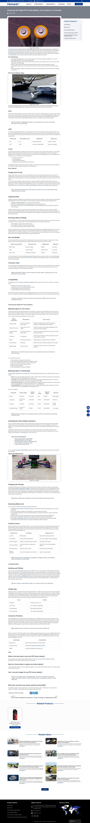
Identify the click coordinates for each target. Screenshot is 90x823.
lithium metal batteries (23, 576)
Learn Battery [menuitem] (61, 4)
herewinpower (13, 54)
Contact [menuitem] (69, 4)
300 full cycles (23, 535)
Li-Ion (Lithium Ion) (12, 151)
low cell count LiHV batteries (31, 185)
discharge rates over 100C (51, 115)
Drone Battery (30, 49)
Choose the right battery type (17, 58)
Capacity (10, 199)
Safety (10, 648)
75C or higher (14, 223)
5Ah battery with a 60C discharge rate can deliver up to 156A (21, 52)
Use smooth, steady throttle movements (19, 518)
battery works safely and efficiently (27, 282)
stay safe (33, 660)
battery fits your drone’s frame (29, 256)
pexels (37, 47)
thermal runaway (26, 574)
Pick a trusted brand (15, 366)
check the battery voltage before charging (21, 488)
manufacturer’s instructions (29, 557)
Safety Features (12, 346)
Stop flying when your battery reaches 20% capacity (22, 508)
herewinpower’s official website (21, 450)
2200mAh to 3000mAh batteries (18, 202)
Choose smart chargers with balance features (35, 645)
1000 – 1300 (12, 247)
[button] (82, 1)
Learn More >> (22, 746)
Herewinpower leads (12, 164)
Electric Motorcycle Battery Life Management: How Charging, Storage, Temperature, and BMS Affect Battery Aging (31, 778)
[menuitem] (29, 4)
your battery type (31, 676)
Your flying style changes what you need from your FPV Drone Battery (23, 373)
